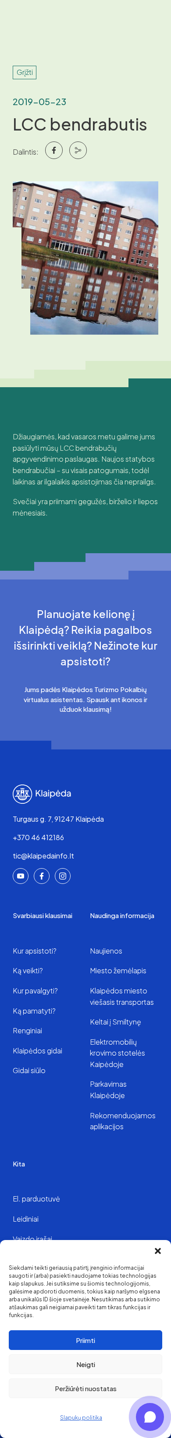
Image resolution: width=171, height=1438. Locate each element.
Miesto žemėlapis (118, 970)
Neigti (85, 1364)
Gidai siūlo (29, 1070)
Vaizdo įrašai (32, 1239)
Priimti (85, 1340)
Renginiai (27, 1030)
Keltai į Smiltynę (115, 1021)
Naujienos (106, 950)
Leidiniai (26, 1218)
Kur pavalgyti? (35, 990)
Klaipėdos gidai (37, 1050)
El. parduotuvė (36, 1198)
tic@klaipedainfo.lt (43, 855)
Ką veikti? (28, 970)
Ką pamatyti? (34, 1010)
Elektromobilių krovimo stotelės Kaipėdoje (117, 1053)
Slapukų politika (81, 1417)
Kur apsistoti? (35, 950)
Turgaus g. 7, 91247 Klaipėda (58, 818)
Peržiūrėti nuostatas (86, 1388)
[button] (157, 1251)
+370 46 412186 (38, 837)
